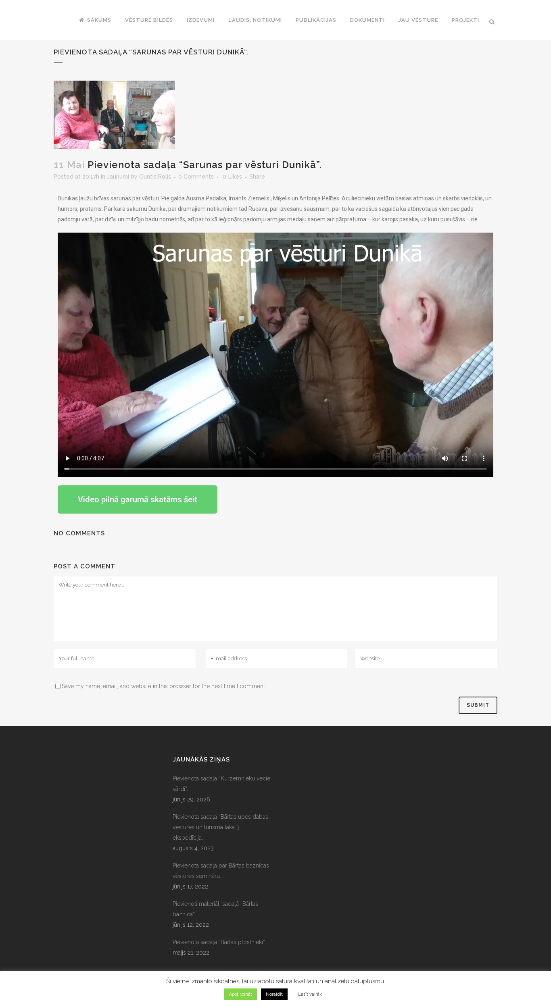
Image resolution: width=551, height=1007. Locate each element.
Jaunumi (118, 176)
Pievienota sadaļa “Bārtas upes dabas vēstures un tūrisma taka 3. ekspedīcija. (220, 827)
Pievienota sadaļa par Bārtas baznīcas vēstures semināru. (221, 870)
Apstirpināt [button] (240, 994)
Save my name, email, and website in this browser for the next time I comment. (164, 686)
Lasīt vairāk (310, 994)
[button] (137, 499)
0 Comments (196, 176)
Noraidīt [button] (274, 994)
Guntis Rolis (155, 176)
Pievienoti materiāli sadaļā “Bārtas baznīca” (215, 909)
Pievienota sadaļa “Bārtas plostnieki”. (219, 942)
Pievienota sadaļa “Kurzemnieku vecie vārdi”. (221, 783)
